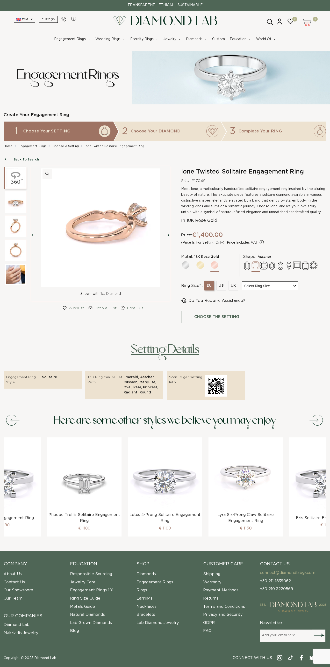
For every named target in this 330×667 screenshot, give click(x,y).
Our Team (13, 598)
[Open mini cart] (307, 21)
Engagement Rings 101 (92, 590)
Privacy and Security (223, 614)
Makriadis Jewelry (21, 633)
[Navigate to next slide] (316, 420)
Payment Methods (220, 590)
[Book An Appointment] (74, 19)
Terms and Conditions (224, 607)
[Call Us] (64, 19)
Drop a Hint (105, 308)
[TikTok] (291, 659)
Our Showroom (18, 590)
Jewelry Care (82, 582)
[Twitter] (312, 659)
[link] (8, 146)
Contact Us (14, 582)
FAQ (207, 631)
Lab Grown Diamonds (91, 623)
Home (8, 146)
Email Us (135, 308)
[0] (291, 23)
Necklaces (146, 607)
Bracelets (145, 614)
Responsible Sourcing (91, 574)
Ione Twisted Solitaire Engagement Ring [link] (114, 146)
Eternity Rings (142, 39)
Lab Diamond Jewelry (157, 623)
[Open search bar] (269, 21)
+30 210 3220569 (276, 589)
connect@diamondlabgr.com (287, 573)
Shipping (211, 574)
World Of (263, 39)
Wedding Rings (108, 39)
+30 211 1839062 (275, 581)
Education (238, 39)
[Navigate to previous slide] (13, 420)
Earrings (144, 598)
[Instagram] (280, 659)
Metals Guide (82, 607)
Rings (141, 590)
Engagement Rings (70, 39)
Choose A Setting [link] (65, 146)
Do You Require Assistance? (216, 300)
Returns (210, 598)
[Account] (280, 23)
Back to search (26, 159)
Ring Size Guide (85, 598)
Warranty (212, 582)
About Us (13, 574)
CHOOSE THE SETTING (216, 317)
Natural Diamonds (87, 614)
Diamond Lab (16, 625)
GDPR (209, 623)
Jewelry (169, 39)
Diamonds (194, 39)
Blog (74, 631)
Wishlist (76, 308)
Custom (218, 39)
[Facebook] (302, 659)
